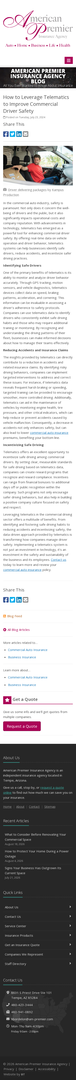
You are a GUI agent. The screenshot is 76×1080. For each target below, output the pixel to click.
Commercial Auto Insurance (28, 650)
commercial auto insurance (49, 432)
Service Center (15, 926)
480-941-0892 (22, 1012)
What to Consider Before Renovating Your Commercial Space (35, 839)
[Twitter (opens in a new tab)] (12, 134)
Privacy (9, 1069)
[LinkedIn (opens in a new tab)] (19, 134)
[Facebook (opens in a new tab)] (6, 134)
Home (7, 807)
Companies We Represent (24, 954)
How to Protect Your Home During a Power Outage (37, 856)
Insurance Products (19, 935)
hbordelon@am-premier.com (32, 1019)
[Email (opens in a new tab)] (25, 134)
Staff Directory (15, 964)
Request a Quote (22, 726)
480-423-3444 (22, 1005)
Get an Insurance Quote (22, 945)
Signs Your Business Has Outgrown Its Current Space (33, 872)
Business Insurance (22, 657)
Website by (14, 1074)
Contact (34, 807)
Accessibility (47, 1069)
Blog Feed (14, 616)
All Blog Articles (19, 630)
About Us (11, 907)
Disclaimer (26, 1069)
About (20, 807)
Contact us (58, 560)
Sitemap (50, 807)
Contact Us (13, 916)
